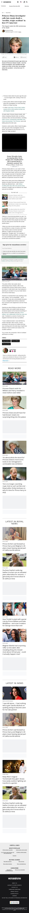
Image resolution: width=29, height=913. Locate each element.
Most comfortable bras (21, 863)
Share (5, 57)
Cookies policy (14, 893)
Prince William (15, 340)
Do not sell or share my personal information (14, 897)
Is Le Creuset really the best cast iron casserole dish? (7, 853)
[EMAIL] (15, 351)
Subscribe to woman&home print (9, 870)
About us (14, 883)
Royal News (8, 12)
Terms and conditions (14, 889)
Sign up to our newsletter (20, 869)
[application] (14, 142)
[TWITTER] (10, 351)
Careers (14, 895)
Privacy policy (14, 891)
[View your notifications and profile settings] (18, 2)
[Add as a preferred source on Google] (14, 902)
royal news (11, 107)
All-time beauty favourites (8, 849)
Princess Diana (6, 343)
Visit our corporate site (19, 908)
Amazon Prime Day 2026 (14, 6)
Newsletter (24, 57)
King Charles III (6, 340)
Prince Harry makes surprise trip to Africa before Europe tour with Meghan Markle (14, 109)
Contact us (14, 887)
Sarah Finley (10, 30)
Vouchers (14, 855)
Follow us (17, 57)
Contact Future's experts (14, 885)
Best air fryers (21, 861)
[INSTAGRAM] (13, 351)
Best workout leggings (7, 863)
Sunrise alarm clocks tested (21, 849)
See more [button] (14, 166)
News (20, 32)
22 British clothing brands (21, 852)
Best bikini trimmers (8, 861)
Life (2, 12)
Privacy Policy (10, 260)
